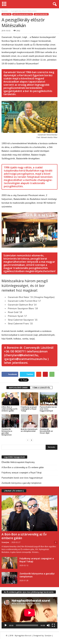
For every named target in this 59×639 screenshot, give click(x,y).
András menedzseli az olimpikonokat (29, 430)
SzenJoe (5, 542)
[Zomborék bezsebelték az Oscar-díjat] (48, 420)
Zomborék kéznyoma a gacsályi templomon (7, 432)
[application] (29, 612)
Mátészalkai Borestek (22, 14)
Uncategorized (41, 14)
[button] (54, 4)
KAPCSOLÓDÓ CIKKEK (18, 387)
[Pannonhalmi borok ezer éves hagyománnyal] (48, 398)
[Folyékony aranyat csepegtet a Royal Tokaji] (29, 398)
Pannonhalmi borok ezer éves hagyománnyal (22, 478)
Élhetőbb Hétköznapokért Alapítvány (18, 462)
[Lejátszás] (5, 625)
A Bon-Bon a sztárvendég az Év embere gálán (9, 409)
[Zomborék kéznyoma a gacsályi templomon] (10, 420)
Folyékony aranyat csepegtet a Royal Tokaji (29, 409)
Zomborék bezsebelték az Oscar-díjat (46, 431)
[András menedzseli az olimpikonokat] (29, 420)
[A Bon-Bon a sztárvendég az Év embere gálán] (10, 398)
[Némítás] (48, 625)
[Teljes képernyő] (53, 625)
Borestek (5, 11)
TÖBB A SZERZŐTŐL (41, 387)
